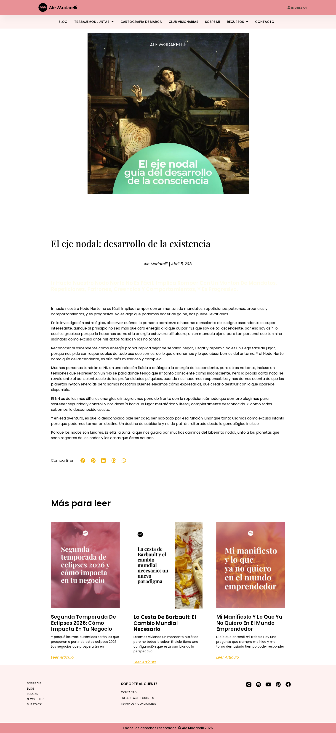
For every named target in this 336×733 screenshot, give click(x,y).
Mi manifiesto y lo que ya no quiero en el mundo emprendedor (249, 623)
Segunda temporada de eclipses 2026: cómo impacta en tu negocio (83, 623)
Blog (63, 21)
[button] (83, 460)
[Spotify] (258, 684)
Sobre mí (212, 21)
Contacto (264, 21)
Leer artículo (62, 657)
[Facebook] (288, 684)
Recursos (235, 21)
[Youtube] (268, 684)
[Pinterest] (278, 684)
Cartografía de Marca (141, 21)
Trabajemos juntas (91, 21)
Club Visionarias (183, 21)
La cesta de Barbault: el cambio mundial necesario (164, 623)
